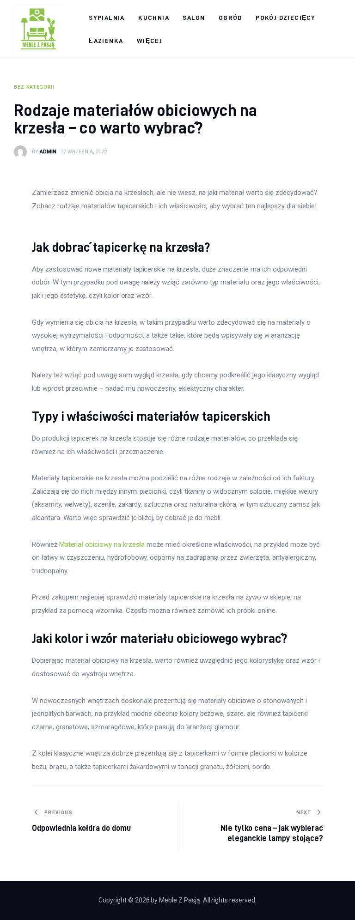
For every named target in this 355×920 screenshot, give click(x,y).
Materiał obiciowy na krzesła (102, 544)
